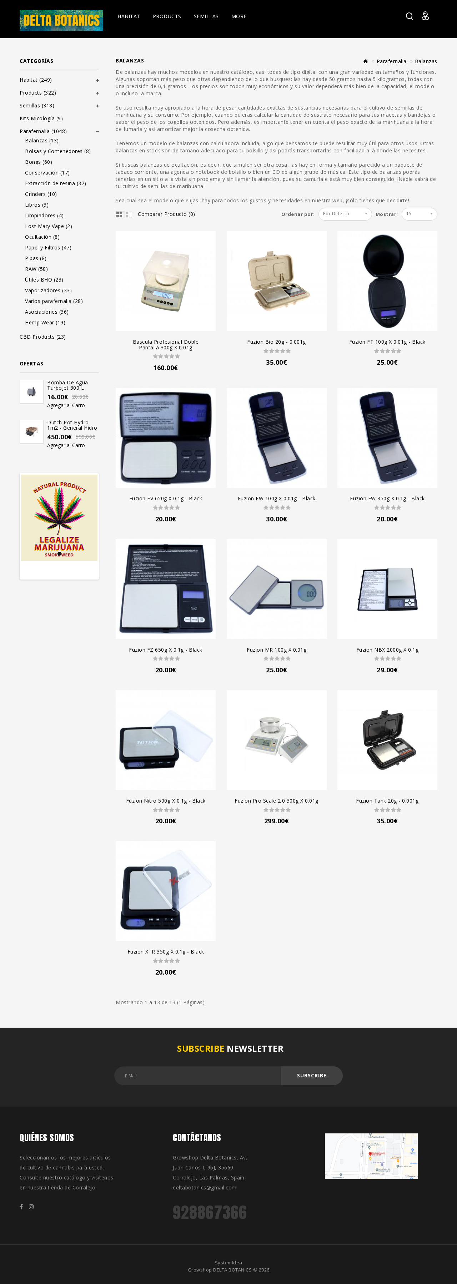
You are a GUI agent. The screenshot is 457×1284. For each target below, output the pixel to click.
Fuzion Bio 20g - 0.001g (276, 341)
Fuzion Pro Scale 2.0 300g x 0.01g (276, 800)
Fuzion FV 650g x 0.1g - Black (165, 498)
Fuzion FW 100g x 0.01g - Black (277, 498)
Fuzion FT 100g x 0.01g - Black (387, 341)
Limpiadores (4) (44, 215)
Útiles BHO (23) (44, 279)
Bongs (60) (38, 161)
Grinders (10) (41, 194)
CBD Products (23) (43, 336)
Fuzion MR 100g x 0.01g (276, 649)
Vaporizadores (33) (48, 290)
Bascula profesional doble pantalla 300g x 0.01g (166, 344)
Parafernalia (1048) (43, 131)
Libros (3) (37, 204)
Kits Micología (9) (41, 118)
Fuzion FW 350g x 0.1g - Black (387, 498)
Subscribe (312, 1075)
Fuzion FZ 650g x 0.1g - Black (165, 649)
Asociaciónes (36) (47, 311)
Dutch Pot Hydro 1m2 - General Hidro (72, 425)
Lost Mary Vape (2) (48, 226)
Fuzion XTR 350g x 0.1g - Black (165, 951)
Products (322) (38, 92)
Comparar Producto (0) (166, 214)
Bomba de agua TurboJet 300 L (67, 385)
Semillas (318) (37, 105)
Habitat (128, 16)
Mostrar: (378, 214)
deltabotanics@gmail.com (205, 1187)
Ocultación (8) (42, 236)
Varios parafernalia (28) (54, 301)
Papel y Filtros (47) (48, 247)
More (239, 16)
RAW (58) (36, 269)
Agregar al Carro (66, 405)
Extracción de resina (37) (55, 183)
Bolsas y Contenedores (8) (58, 151)
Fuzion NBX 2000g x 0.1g (387, 649)
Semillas (206, 16)
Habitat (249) (36, 79)
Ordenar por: (298, 214)
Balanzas (426, 61)
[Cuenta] (429, 20)
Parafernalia (392, 61)
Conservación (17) (47, 172)
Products (167, 16)
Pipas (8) (36, 258)
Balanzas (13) (42, 140)
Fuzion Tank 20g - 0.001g (387, 800)
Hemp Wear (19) (45, 322)
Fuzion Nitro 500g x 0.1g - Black (166, 800)
